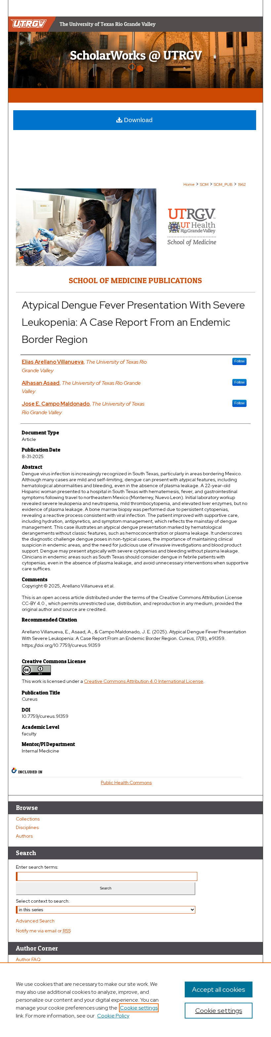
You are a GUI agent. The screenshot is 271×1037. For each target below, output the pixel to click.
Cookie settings (139, 1007)
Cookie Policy (113, 1015)
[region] (135, 999)
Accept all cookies (218, 989)
